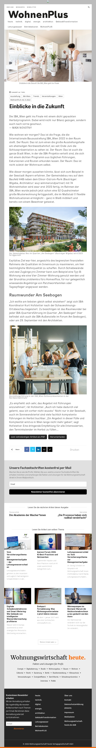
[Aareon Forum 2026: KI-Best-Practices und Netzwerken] (48, 542)
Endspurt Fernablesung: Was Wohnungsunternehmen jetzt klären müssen (47, 610)
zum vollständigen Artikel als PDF (28, 436)
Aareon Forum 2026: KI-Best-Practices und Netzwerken (47, 554)
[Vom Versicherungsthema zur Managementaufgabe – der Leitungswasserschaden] (17, 542)
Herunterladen (57, 436)
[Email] (44, 449)
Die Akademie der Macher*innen (27, 515)
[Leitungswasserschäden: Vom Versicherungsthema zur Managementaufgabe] (78, 542)
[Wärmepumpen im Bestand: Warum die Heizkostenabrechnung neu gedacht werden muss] (78, 596)
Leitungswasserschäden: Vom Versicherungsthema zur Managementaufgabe (77, 557)
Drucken (74, 449)
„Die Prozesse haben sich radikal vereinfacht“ (72, 516)
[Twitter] (32, 449)
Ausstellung (15, 96)
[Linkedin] (38, 449)
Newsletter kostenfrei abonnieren (48, 491)
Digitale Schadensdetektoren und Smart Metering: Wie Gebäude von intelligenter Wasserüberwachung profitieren (17, 614)
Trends (36, 96)
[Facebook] (26, 449)
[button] (88, 7)
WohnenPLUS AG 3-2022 (20, 100)
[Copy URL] (49, 449)
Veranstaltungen (49, 96)
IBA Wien (26, 96)
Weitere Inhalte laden (47, 642)
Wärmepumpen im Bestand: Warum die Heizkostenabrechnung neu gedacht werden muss (77, 611)
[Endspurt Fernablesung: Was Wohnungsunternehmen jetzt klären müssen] (48, 596)
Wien (60, 96)
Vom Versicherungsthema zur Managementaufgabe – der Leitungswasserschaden (17, 559)
